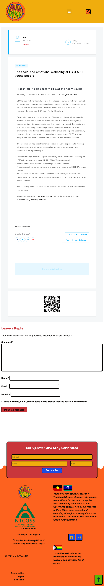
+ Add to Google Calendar (75, 240)
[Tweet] (22, 239)
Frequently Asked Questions (33, 199)
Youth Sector (21, 66)
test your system (44, 196)
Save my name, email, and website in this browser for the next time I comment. (45, 401)
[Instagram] (79, 537)
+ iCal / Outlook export (77, 235)
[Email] (33, 239)
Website (5, 394)
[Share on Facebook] (17, 239)
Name (5, 378)
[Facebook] (71, 537)
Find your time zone (70, 95)
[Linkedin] (27, 239)
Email (5, 386)
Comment (7, 342)
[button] (69, 11)
